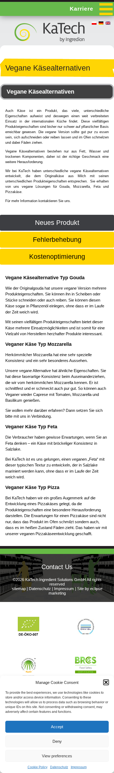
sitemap (19, 588)
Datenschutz (59, 767)
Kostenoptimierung (57, 256)
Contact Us (57, 566)
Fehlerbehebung (57, 239)
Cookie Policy (37, 767)
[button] (106, 682)
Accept (57, 726)
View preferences (57, 756)
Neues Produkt (57, 222)
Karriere (81, 9)
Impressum (79, 767)
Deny (57, 741)
